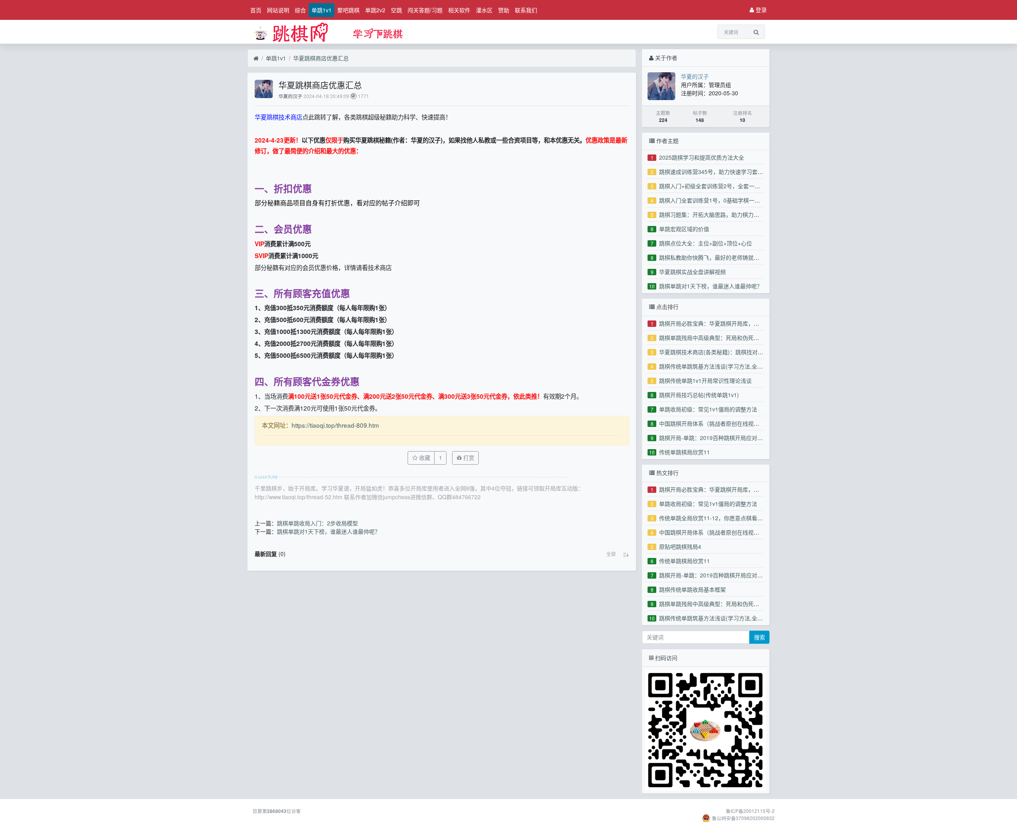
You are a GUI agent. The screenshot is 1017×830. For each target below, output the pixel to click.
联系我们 (526, 10)
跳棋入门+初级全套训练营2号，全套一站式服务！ (720, 186)
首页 (255, 10)
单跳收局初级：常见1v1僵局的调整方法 (708, 409)
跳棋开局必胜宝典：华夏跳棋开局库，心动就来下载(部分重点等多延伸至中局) (755, 323)
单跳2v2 (375, 10)
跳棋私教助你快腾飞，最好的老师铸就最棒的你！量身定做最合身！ (742, 257)
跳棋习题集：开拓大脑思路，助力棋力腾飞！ (714, 214)
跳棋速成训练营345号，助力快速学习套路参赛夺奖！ (725, 172)
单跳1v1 (321, 10)
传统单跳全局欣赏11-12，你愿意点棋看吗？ (713, 518)
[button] (611, 554)
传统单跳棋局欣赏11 (684, 452)
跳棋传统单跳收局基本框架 (692, 589)
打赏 (468, 457)
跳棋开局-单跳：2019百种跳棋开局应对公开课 (716, 438)
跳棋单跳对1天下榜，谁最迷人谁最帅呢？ (710, 286)
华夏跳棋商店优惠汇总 (321, 58)
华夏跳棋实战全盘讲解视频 (692, 272)
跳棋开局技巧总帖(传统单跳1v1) (699, 395)
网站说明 (278, 10)
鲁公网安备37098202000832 (743, 818)
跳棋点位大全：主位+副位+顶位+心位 (705, 243)
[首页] (256, 58)
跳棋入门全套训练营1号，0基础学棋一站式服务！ (720, 200)
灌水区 (484, 10)
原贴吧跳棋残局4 (680, 546)
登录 (760, 10)
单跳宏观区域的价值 (684, 229)
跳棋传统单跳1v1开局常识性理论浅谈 (705, 380)
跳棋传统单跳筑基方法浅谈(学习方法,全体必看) (717, 366)
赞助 (503, 10)
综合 (300, 10)
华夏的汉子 (290, 96)
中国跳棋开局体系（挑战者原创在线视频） (712, 423)
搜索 (759, 637)
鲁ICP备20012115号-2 (750, 810)
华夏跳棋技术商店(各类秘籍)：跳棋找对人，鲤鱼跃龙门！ (730, 352)
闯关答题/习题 (425, 10)
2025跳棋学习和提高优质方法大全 (701, 157)
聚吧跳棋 (348, 10)
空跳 (396, 10)
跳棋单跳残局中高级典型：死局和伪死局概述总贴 (720, 338)
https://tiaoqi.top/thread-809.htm (335, 425)
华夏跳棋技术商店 (278, 116)
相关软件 (459, 10)
